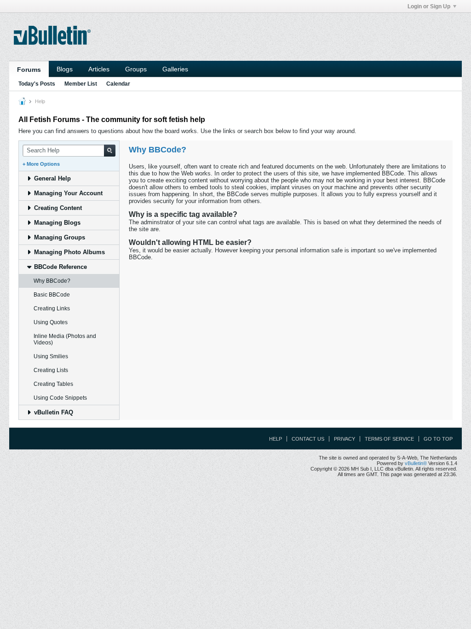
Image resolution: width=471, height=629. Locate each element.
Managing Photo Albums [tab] (69, 252)
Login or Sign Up (429, 6)
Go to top (438, 439)
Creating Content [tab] (58, 207)
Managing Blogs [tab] (57, 222)
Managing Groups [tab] (59, 237)
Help (275, 439)
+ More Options (41, 164)
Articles (98, 69)
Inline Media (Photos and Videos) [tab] (65, 339)
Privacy (344, 439)
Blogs (65, 69)
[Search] (109, 151)
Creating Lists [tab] (51, 370)
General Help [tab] (52, 178)
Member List (80, 84)
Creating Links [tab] (52, 308)
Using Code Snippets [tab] (60, 398)
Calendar (118, 84)
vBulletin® (416, 463)
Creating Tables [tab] (53, 384)
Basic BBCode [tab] (52, 294)
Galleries (175, 69)
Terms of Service (389, 439)
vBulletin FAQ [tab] (53, 412)
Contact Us (308, 439)
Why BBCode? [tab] (52, 281)
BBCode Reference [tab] (60, 266)
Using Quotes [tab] (51, 322)
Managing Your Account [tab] (68, 193)
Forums (29, 69)
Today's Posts (36, 84)
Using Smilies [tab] (51, 356)
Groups (136, 69)
